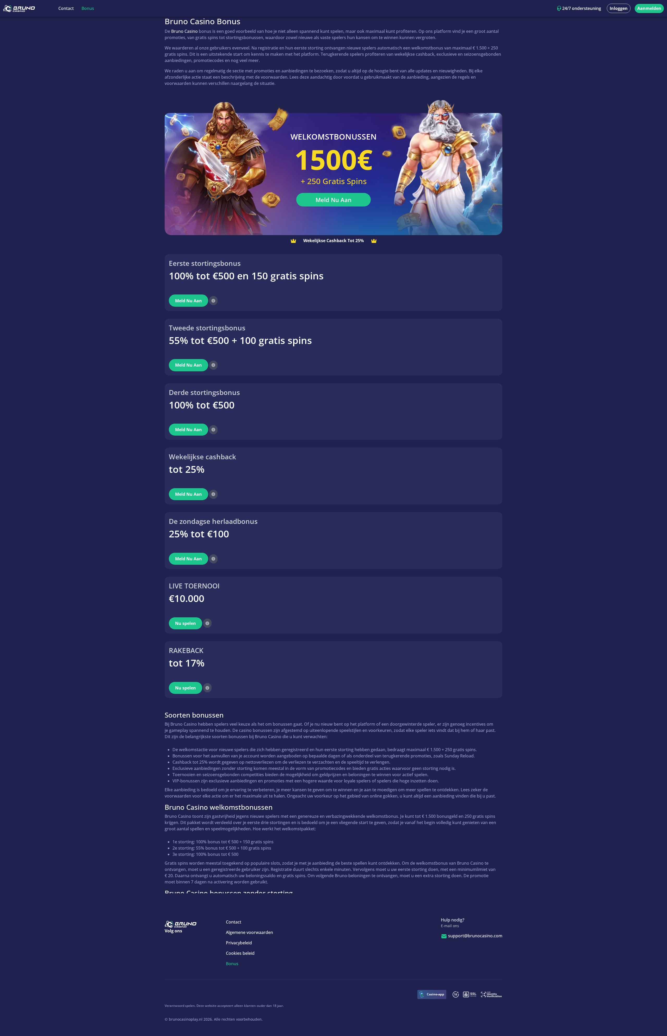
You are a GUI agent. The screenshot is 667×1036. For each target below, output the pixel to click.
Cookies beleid (240, 953)
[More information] (213, 300)
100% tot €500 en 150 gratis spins (246, 275)
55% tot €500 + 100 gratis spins (240, 340)
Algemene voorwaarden (249, 932)
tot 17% (187, 662)
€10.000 (186, 598)
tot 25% (187, 469)
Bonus (88, 8)
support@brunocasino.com (475, 936)
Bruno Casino (184, 31)
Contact (66, 8)
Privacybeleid (239, 943)
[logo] (19, 8)
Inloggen (619, 8)
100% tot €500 (201, 404)
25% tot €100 (199, 533)
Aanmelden (649, 8)
